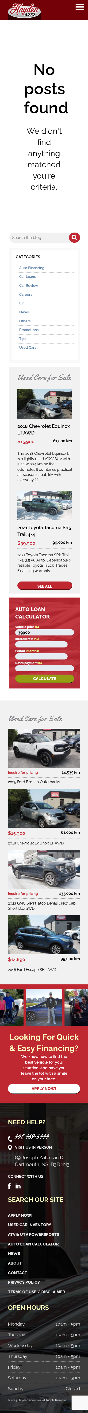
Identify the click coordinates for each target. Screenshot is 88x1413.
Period (27, 651)
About (15, 1263)
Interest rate (27, 639)
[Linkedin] (18, 1185)
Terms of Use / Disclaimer (36, 1292)
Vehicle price (27, 627)
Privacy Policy (24, 1282)
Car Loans (27, 276)
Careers (25, 294)
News (24, 312)
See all (44, 586)
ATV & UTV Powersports (33, 1234)
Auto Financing (31, 268)
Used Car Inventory (29, 1224)
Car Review (28, 285)
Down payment (28, 663)
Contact (17, 1272)
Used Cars (27, 347)
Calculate (44, 678)
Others (25, 321)
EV (21, 303)
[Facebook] (9, 1185)
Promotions (28, 330)
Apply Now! (20, 1215)
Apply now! (44, 1088)
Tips (22, 339)
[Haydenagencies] (24, 10)
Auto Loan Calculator (33, 1244)
